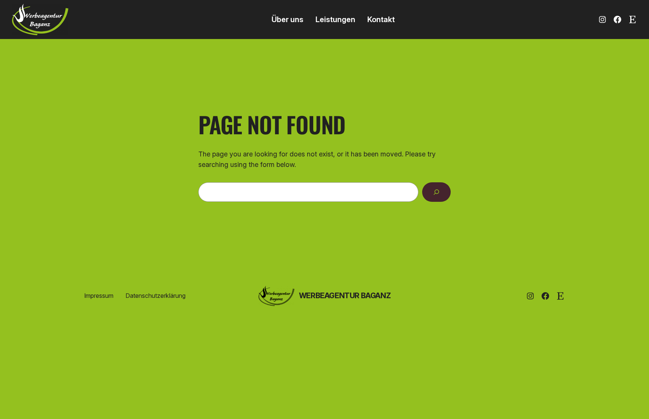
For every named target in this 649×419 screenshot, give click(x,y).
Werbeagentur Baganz (345, 295)
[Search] (436, 192)
